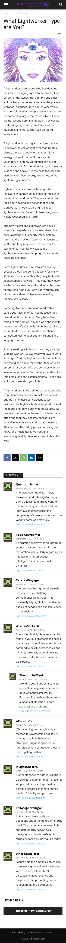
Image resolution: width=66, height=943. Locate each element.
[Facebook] (7, 457)
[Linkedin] (31, 457)
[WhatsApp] (23, 457)
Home (7, 13)
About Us (50, 932)
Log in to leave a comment (31, 524)
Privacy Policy (18, 932)
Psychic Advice (20, 13)
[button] (61, 4)
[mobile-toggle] (6, 4)
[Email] (39, 457)
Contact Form (35, 932)
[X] (15, 457)
